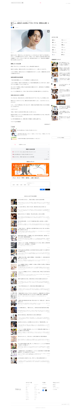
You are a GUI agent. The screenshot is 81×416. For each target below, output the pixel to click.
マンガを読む (63, 100)
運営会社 (54, 386)
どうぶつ (27, 397)
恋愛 (26, 389)
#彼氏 (17, 186)
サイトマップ (44, 386)
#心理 (21, 186)
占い (35, 401)
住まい (27, 391)
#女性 (14, 186)
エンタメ (35, 396)
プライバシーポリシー (56, 389)
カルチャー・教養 (37, 394)
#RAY (28, 186)
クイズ (35, 397)
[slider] (61, 103)
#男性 (25, 186)
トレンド (27, 396)
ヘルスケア (27, 399)
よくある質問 (55, 391)
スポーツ (35, 399)
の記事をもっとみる (22, 144)
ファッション (28, 386)
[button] (22, 2)
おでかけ (27, 394)
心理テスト (27, 401)
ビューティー (36, 386)
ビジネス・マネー (37, 391)
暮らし (35, 389)
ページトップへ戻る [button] (60, 137)
